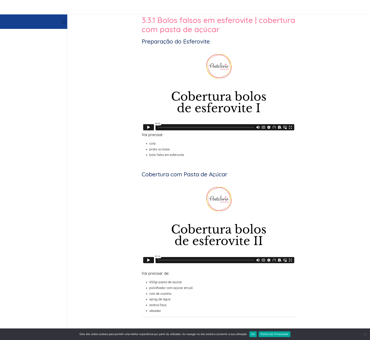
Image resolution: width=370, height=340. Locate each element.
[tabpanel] (219, 176)
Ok (253, 334)
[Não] (365, 334)
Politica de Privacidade (274, 334)
